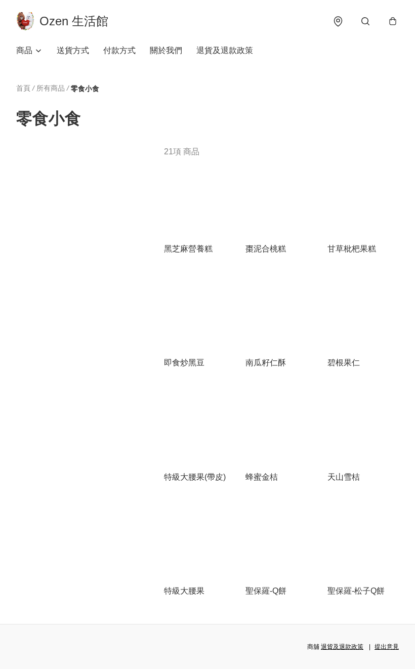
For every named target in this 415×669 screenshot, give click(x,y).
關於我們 (166, 50)
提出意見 (387, 646)
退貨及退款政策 (224, 50)
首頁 (23, 88)
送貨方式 (73, 50)
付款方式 (119, 50)
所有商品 (50, 88)
